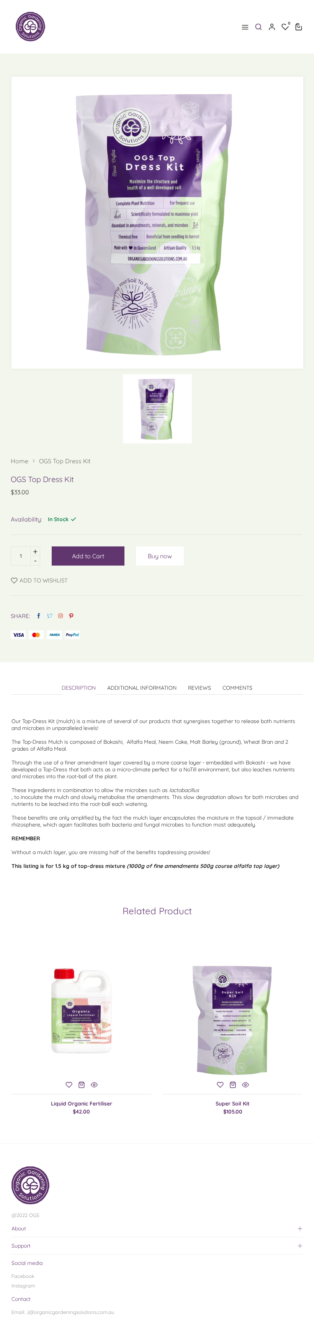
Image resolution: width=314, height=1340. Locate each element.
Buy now (160, 556)
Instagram (23, 1286)
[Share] (60, 615)
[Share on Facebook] (38, 616)
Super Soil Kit (233, 1103)
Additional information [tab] (142, 688)
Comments (237, 688)
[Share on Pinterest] (71, 616)
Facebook (22, 1276)
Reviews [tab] (199, 688)
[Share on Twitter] (49, 616)
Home (19, 461)
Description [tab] (79, 688)
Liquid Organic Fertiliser (81, 1103)
